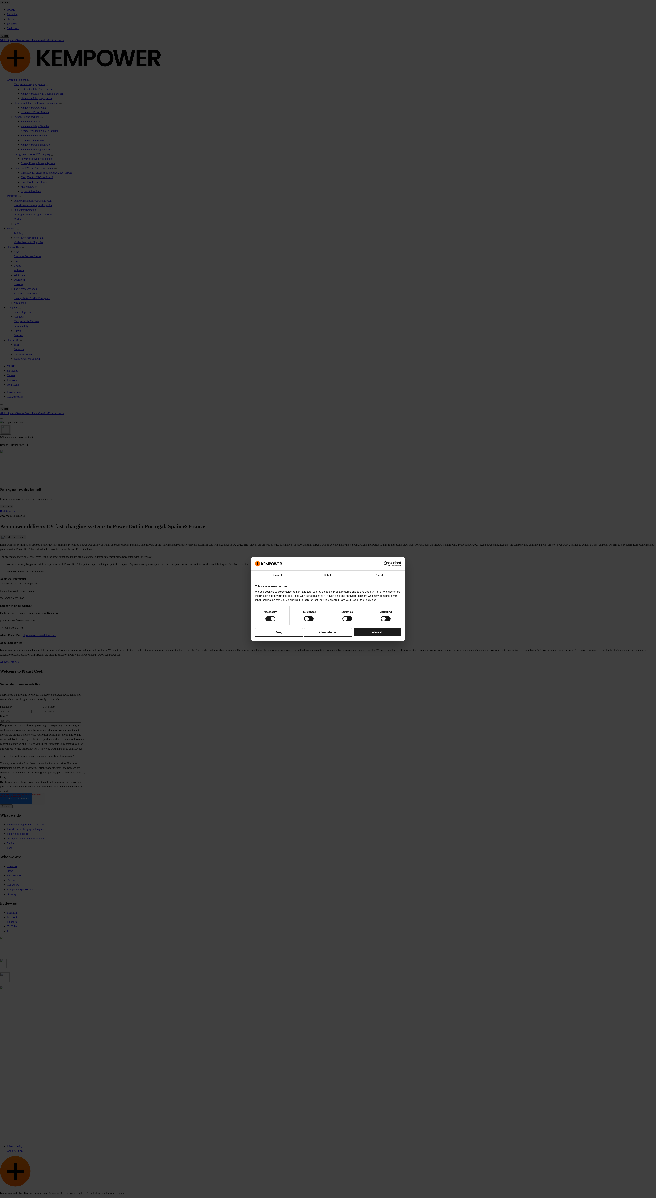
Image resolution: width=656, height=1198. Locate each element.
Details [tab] (328, 575)
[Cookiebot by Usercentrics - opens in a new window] (386, 563)
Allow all (377, 632)
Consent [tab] (277, 575)
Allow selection (328, 632)
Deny (279, 632)
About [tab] (379, 575)
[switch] (309, 618)
